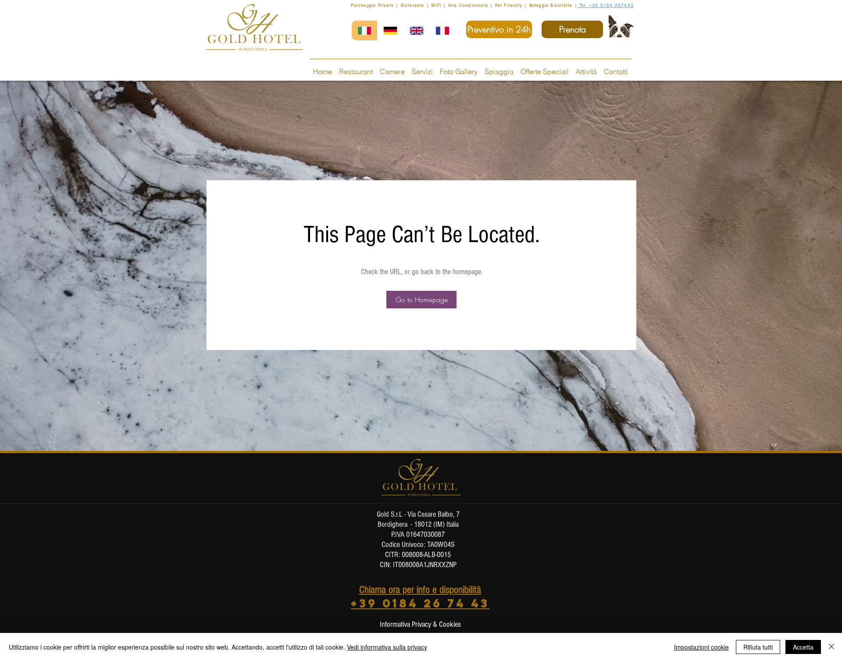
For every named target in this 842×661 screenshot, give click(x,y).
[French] (442, 30)
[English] (416, 30)
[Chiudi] (831, 647)
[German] (390, 30)
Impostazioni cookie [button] (701, 647)
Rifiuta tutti (758, 647)
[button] (421, 299)
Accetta (803, 647)
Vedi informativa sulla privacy (387, 647)
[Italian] (364, 30)
